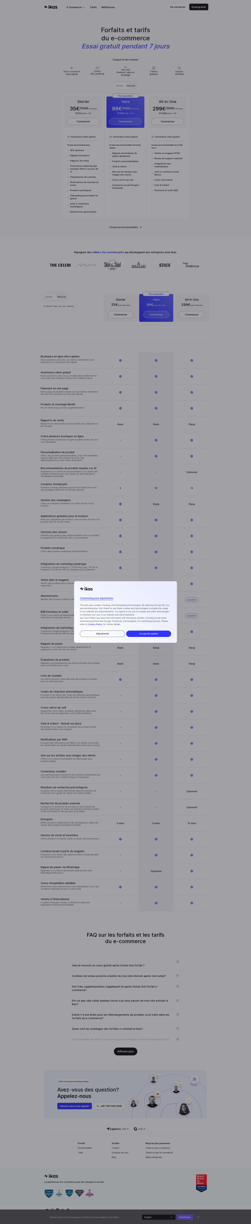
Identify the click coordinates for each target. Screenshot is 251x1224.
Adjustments (102, 633)
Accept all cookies (148, 633)
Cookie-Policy (95, 624)
